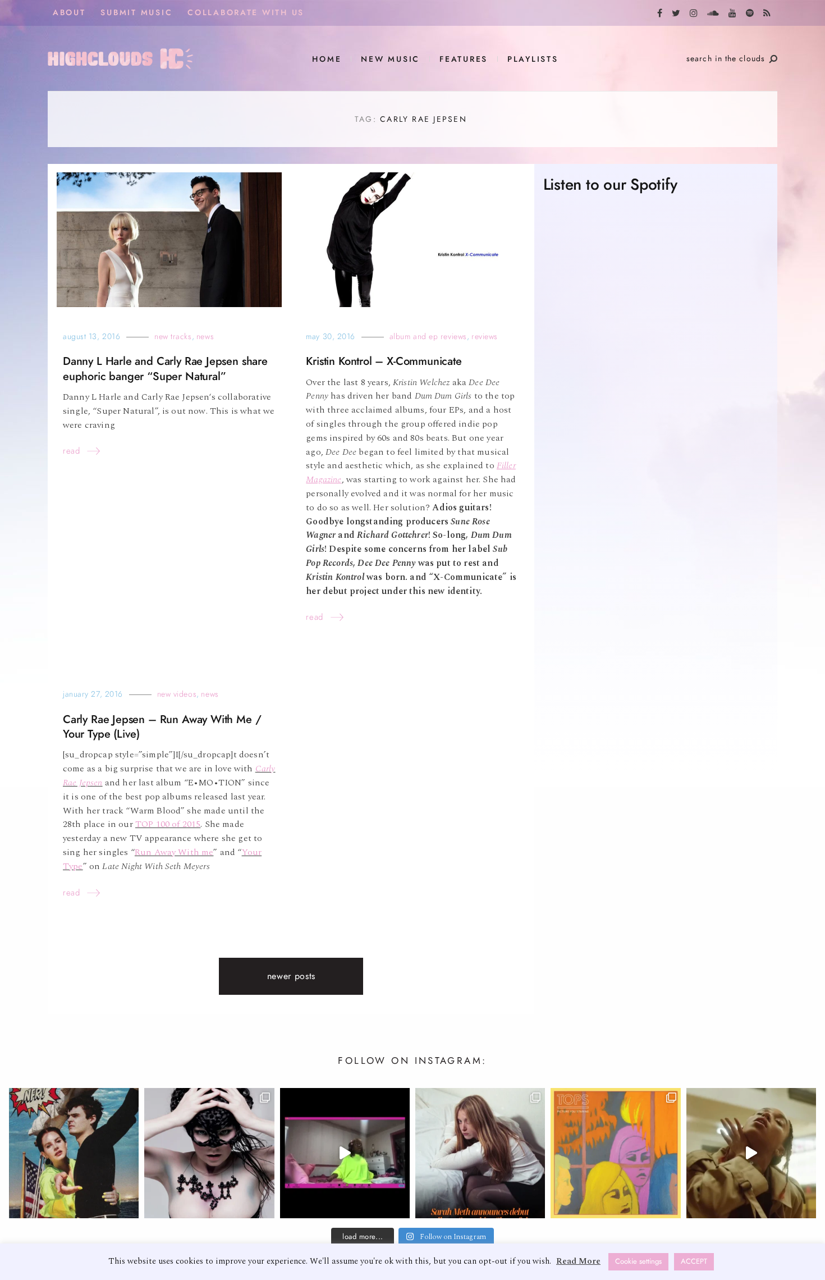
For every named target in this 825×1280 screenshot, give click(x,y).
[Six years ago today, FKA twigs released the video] (751, 1153)
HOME (326, 59)
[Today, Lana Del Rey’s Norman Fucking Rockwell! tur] (74, 1153)
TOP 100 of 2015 (167, 824)
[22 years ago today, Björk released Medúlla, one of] (209, 1153)
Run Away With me (174, 852)
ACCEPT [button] (694, 1261)
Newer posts (291, 976)
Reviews (484, 336)
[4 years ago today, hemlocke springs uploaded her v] (345, 1153)
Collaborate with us (245, 12)
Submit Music (136, 12)
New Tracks (173, 336)
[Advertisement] (655, 654)
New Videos (177, 694)
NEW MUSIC (390, 59)
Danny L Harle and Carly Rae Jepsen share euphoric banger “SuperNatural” (165, 368)
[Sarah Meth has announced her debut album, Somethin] (480, 1153)
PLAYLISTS (532, 59)
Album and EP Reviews (428, 336)
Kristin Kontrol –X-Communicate (383, 361)
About (69, 12)
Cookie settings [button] (638, 1261)
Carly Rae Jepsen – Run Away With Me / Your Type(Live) (162, 726)
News (205, 336)
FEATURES (463, 59)
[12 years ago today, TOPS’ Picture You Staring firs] (615, 1153)
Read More (578, 1261)
